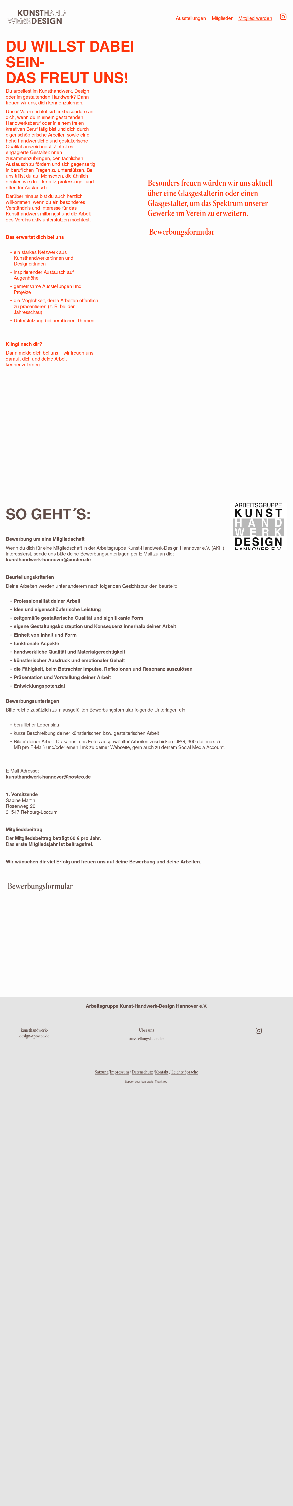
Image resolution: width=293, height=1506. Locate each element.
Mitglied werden (255, 17)
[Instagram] (283, 16)
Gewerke (161, 213)
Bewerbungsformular (181, 232)
